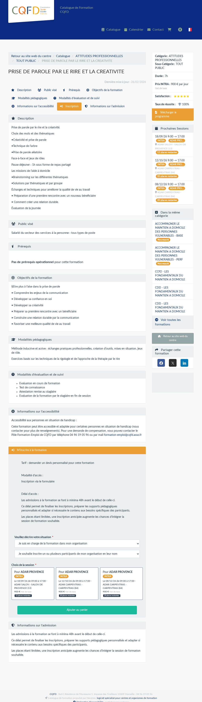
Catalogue (113, 29)
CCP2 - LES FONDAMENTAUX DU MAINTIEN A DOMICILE (170, 275)
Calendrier (136, 29)
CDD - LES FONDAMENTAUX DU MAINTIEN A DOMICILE (170, 291)
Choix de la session (22, 565)
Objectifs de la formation (107, 90)
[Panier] (170, 29)
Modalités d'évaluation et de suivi (78, 98)
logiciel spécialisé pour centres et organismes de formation (127, 698)
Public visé (50, 90)
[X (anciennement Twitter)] (173, 363)
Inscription (72, 106)
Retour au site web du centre (31, 56)
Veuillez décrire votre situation (32, 537)
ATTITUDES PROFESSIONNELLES (99, 56)
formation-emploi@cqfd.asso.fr (123, 435)
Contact (158, 29)
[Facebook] (161, 363)
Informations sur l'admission (107, 106)
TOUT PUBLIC (26, 60)
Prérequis (74, 90)
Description (23, 90)
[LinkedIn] (184, 363)
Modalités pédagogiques (32, 98)
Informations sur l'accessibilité (35, 106)
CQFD (53, 694)
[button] (189, 29)
